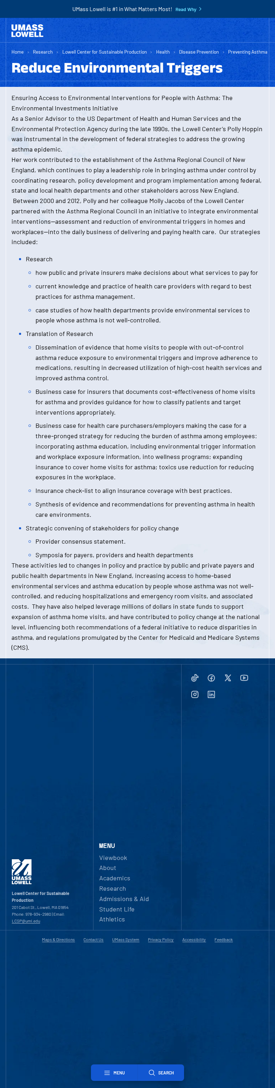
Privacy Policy (161, 939)
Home (17, 52)
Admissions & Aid (124, 898)
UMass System (125, 939)
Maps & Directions (58, 939)
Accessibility (194, 939)
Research (43, 52)
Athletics (112, 919)
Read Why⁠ (186, 9)
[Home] (27, 30)
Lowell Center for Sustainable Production (104, 52)
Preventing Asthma (247, 52)
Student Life (117, 909)
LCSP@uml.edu (26, 920)
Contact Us (93, 939)
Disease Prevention (199, 52)
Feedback (223, 939)
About (107, 867)
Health (163, 52)
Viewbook (113, 857)
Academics (114, 878)
